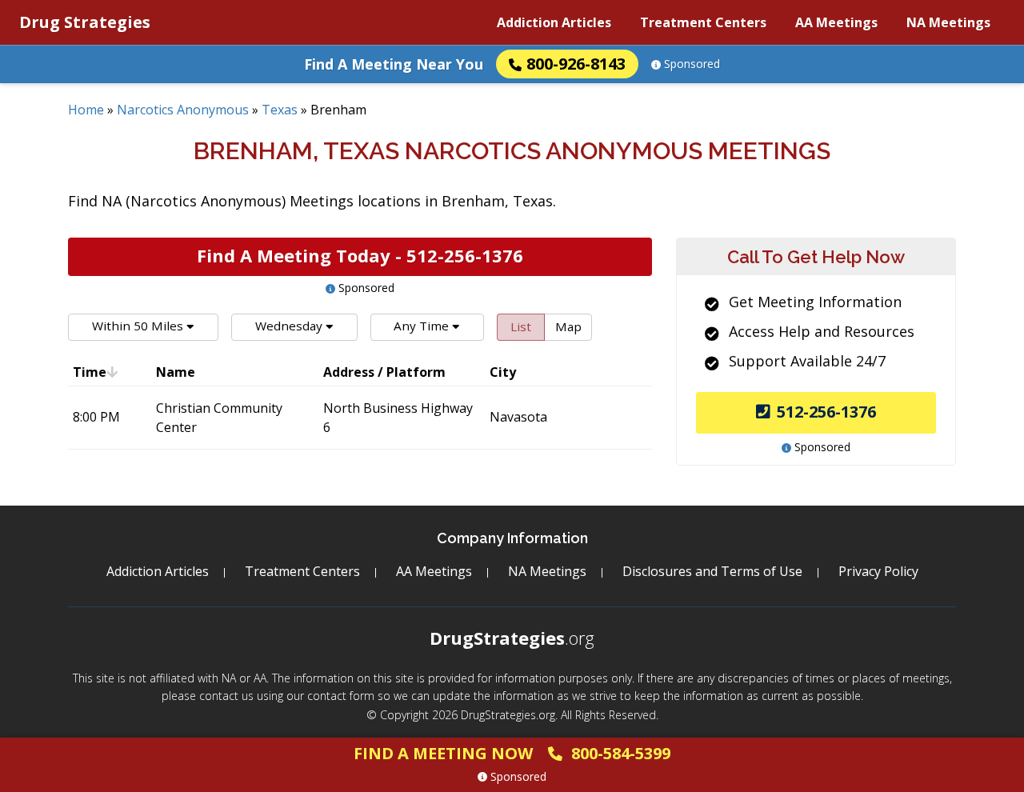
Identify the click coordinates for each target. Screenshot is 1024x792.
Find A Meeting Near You (393, 64)
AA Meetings (836, 22)
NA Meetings (948, 22)
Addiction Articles (554, 22)
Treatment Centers (703, 22)
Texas (280, 109)
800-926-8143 (576, 63)
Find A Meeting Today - (360, 255)
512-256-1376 (826, 411)
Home (86, 109)
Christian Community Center (219, 417)
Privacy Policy (878, 571)
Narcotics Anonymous (183, 109)
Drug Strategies (84, 22)
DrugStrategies (512, 638)
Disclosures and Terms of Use (712, 571)
